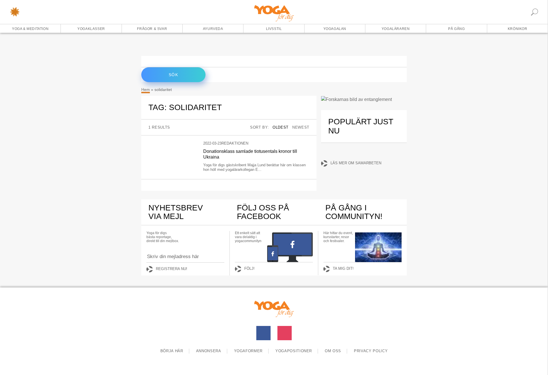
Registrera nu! (171, 269)
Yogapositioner (293, 351)
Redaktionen (234, 143)
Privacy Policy (371, 351)
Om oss (333, 351)
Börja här (171, 351)
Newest (300, 127)
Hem (145, 89)
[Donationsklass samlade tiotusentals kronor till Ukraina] (171, 143)
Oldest (281, 127)
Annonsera (208, 351)
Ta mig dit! (343, 268)
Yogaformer (248, 351)
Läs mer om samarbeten (356, 163)
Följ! (249, 268)
